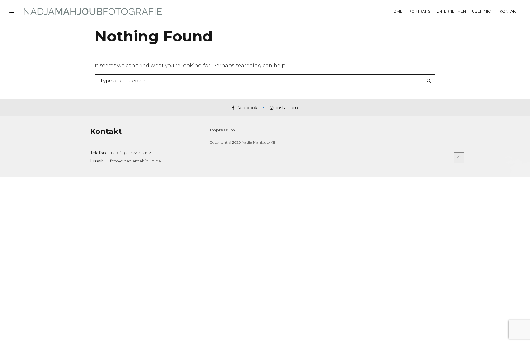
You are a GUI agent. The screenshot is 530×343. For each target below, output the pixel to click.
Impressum (222, 130)
